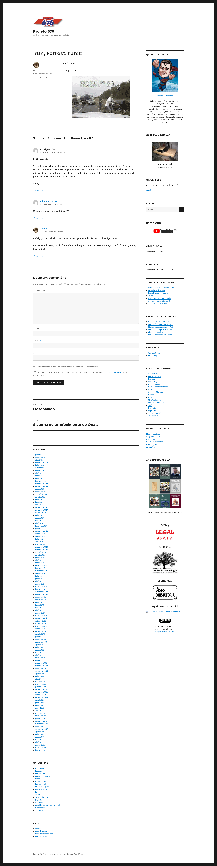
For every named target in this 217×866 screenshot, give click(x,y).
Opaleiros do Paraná (154, 442)
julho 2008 (39, 703)
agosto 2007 (40, 732)
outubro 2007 (40, 726)
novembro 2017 (41, 510)
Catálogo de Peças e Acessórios (161, 288)
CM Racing (152, 382)
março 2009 (40, 682)
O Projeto (39, 803)
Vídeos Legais (154, 356)
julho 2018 (39, 500)
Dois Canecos (40, 781)
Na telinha (39, 795)
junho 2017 (39, 518)
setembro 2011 (41, 631)
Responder (38, 191)
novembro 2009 (41, 666)
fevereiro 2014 (41, 587)
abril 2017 (39, 523)
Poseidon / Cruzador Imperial (47, 805)
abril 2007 (39, 742)
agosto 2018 (40, 497)
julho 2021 (39, 478)
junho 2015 (39, 558)
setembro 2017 (41, 513)
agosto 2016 (40, 536)
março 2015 (40, 563)
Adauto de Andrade (165, 96)
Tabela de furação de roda (159, 304)
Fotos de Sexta (41, 789)
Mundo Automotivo (156, 403)
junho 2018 (39, 502)
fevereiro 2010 (41, 658)
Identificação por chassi (158, 293)
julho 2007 (39, 734)
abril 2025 (39, 460)
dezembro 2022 (41, 468)
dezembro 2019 (41, 484)
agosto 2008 (40, 700)
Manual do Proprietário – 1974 (160, 324)
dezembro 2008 (41, 689)
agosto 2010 (40, 645)
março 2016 (40, 544)
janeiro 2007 (40, 750)
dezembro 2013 (41, 592)
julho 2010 (39, 647)
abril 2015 (39, 560)
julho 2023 (39, 465)
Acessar (38, 829)
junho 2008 (39, 705)
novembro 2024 (41, 463)
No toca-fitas (153, 296)
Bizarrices (39, 771)
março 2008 (40, 713)
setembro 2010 (41, 642)
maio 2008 (39, 708)
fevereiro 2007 (41, 748)
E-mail (37, 341)
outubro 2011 (40, 629)
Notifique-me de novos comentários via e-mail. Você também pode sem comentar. (80, 373)
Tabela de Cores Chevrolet (159, 301)
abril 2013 (39, 610)
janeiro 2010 (40, 660)
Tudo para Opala (155, 413)
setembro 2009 (41, 671)
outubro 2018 (40, 492)
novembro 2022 (41, 470)
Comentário (40, 290)
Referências (40, 808)
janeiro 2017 (40, 529)
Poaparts (152, 408)
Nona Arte (39, 800)
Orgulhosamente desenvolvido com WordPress (63, 854)
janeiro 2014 (40, 589)
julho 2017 (39, 515)
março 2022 (40, 476)
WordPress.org (41, 836)
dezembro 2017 (41, 507)
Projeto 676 (43, 31)
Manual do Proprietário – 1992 (160, 330)
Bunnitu (151, 379)
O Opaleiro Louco (153, 437)
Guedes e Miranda (155, 392)
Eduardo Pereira (48, 201)
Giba (150, 389)
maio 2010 (39, 653)
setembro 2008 (41, 697)
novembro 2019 (41, 486)
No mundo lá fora (40, 77)
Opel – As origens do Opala (159, 298)
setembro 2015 (41, 552)
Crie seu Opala (154, 353)
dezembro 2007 (41, 721)
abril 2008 (39, 711)
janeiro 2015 (40, 568)
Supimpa (152, 411)
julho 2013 (39, 602)
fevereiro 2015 (41, 565)
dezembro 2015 (41, 547)
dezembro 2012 (41, 618)
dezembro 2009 (41, 663)
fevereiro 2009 (41, 684)
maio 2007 (39, 740)
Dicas (37, 779)
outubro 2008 (40, 695)
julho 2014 (39, 576)
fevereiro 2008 (41, 716)
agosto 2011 (40, 634)
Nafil (150, 405)
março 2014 (40, 584)
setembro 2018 (41, 494)
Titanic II (39, 810)
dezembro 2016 (41, 531)
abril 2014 (39, 581)
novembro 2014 (41, 571)
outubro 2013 (40, 597)
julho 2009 (39, 676)
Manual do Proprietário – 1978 (160, 327)
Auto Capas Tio (154, 376)
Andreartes (153, 374)
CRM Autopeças (154, 384)
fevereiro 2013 (41, 616)
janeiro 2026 (40, 455)
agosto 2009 (40, 674)
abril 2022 (39, 473)
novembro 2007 (41, 724)
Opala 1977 (150, 439)
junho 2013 (39, 605)
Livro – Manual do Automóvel (160, 335)
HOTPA (151, 395)
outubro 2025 (40, 457)
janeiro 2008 (40, 718)
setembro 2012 (41, 624)
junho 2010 (39, 650)
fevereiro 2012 (41, 626)
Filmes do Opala (42, 787)
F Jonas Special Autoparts (158, 387)
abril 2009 (39, 679)
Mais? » (149, 190)
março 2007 (40, 745)
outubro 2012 (40, 621)
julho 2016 (39, 539)
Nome (37, 328)
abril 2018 (39, 505)
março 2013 (40, 613)
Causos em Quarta (42, 776)
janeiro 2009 (40, 687)
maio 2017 (39, 521)
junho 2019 (39, 489)
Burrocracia (40, 774)
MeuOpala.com (154, 400)
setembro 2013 (41, 600)
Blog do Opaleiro (153, 434)
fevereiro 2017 (41, 526)
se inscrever (116, 372)
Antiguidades (40, 768)
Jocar (150, 397)
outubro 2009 (40, 668)
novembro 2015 (41, 550)
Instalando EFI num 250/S (159, 322)
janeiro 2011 (40, 637)
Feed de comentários (44, 834)
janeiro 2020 (40, 481)
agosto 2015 (40, 555)
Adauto (36, 70)
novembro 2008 (41, 692)
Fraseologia (40, 792)
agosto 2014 (40, 573)
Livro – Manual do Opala (158, 332)
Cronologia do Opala (156, 290)
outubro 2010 (40, 639)
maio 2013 (39, 608)
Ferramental (40, 784)
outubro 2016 (40, 534)
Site (35, 353)
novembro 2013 (41, 594)
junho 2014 (39, 579)
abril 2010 (39, 655)
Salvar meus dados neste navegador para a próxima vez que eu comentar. (67, 366)
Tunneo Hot (153, 416)
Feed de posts (41, 831)
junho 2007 (39, 737)
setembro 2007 (41, 729)
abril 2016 (39, 542)
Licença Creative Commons (164, 632)
